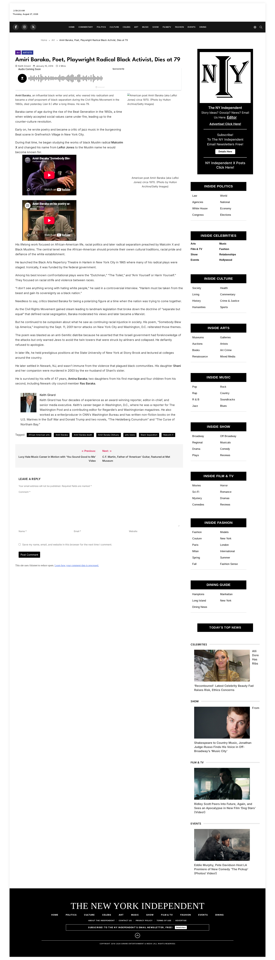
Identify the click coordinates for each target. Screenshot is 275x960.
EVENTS (192, 27)
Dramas (224, 498)
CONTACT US (125, 920)
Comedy (225, 448)
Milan (195, 551)
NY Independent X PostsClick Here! (225, 165)
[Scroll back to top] (137, 935)
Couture (197, 538)
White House (200, 208)
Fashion (197, 532)
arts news (130, 435)
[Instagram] (24, 27)
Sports (224, 307)
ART (136, 27)
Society (196, 288)
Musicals (225, 442)
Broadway (198, 436)
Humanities (199, 307)
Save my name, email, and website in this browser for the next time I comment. (67, 544)
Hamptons (198, 594)
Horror (224, 485)
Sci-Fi (195, 491)
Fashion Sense (229, 563)
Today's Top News (225, 627)
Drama (196, 448)
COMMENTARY (85, 27)
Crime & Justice (229, 300)
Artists (224, 343)
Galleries (225, 337)
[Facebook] (16, 27)
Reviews (225, 455)
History (196, 300)
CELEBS (126, 27)
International (227, 551)
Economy (225, 208)
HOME (72, 27)
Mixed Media (227, 356)
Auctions (197, 343)
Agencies (197, 202)
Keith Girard (24, 66)
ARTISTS (27, 52)
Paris (195, 544)
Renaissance (200, 356)
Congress (198, 214)
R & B (195, 399)
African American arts (39, 435)
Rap (194, 393)
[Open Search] (261, 27)
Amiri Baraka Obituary (108, 435)
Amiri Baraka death (83, 435)
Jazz (195, 405)
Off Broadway (228, 436)
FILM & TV (167, 915)
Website (133, 531)
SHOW (155, 27)
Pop (194, 386)
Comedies (198, 504)
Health (224, 288)
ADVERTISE (181, 920)
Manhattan (226, 594)
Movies (196, 485)
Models (224, 532)
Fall (194, 563)
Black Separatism (149, 435)
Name (23, 531)
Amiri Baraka (62, 435)
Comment (24, 492)
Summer (225, 557)
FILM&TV (167, 27)
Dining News (199, 606)
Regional (197, 442)
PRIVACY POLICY (144, 920)
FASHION (179, 27)
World (223, 195)
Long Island (199, 600)
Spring (196, 557)
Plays (195, 455)
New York (225, 538)
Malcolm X (168, 435)
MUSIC (145, 27)
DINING (202, 27)
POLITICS (101, 27)
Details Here (181, 927)
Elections (225, 214)
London (224, 544)
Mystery (197, 498)
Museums (198, 337)
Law (194, 195)
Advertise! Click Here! (225, 124)
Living (195, 294)
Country (224, 393)
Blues (223, 405)
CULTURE (114, 27)
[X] (33, 27)
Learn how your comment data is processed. (77, 565)
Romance (225, 491)
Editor (232, 117)
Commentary (227, 294)
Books (196, 350)
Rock (223, 386)
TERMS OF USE (164, 920)
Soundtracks (227, 399)
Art (18, 52)
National (225, 202)
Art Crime (226, 350)
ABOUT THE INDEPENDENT (101, 920)
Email (77, 531)
